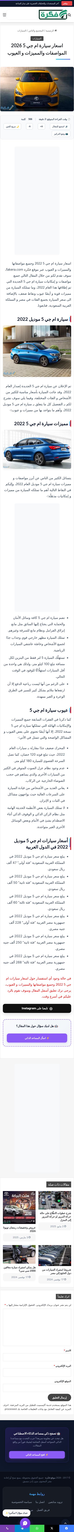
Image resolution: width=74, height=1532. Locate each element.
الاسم (67, 1350)
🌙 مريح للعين (12, 126)
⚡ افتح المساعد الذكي (37, 1454)
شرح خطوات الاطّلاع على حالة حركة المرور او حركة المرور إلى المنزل (55, 1216)
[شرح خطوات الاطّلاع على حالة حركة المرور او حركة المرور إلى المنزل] (54, 1200)
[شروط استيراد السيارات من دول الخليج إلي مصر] (54, 1255)
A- (29, 126)
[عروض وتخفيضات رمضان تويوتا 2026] (19, 1207)
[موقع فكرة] (53, 15)
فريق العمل (43, 1510)
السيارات (21, 30)
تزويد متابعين (55, 1502)
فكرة (27, 269)
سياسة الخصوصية (21, 1502)
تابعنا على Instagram (37, 1008)
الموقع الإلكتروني (62, 1381)
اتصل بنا (40, 1502)
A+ (41, 126)
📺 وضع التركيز (61, 133)
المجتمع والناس (36, 30)
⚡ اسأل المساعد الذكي (37, 1038)
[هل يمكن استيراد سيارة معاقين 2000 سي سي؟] (19, 1254)
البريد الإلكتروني (62, 1365)
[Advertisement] (37, 201)
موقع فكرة (50, 1477)
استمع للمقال (60, 126)
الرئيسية (50, 30)
